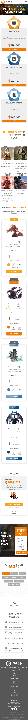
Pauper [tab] (6, 577)
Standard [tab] (5, 574)
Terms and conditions (14, 712)
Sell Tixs (14, 121)
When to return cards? (14, 638)
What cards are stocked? (14, 627)
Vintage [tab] (14, 577)
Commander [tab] (19, 581)
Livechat (14, 705)
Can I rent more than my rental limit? (13, 633)
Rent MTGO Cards (14, 678)
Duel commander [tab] (14, 584)
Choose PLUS (14, 334)
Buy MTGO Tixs (14, 694)
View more (14, 250)
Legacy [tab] (22, 577)
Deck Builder (14, 688)
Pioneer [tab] (14, 574)
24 (13, 264)
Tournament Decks (14, 686)
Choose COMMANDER (14, 504)
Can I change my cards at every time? (13, 649)
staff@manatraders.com (14, 703)
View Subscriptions (14, 49)
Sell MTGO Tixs (14, 695)
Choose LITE (14, 271)
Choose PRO (14, 396)
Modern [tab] (22, 574)
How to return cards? (13, 622)
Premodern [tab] (9, 581)
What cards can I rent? (13, 643)
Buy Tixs (14, 85)
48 (19, 264)
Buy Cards (14, 680)
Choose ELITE (14, 459)
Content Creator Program (14, 677)
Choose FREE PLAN (22, 552)
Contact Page (21, 711)
